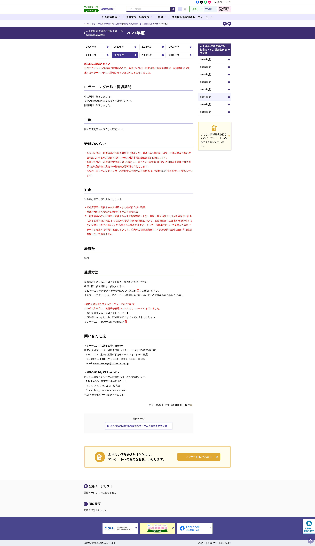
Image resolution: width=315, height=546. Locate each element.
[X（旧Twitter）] (201, 2)
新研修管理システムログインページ (105, 313)
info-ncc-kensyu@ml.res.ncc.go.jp (111, 363)
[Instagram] (209, 2)
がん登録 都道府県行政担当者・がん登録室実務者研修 (135, 24)
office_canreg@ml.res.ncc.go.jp (109, 390)
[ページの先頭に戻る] (311, 540)
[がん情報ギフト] (157, 528)
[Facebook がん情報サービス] (195, 528)
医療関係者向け (108, 9)
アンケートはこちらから (199, 457)
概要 (163, 171)
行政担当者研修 (104, 24)
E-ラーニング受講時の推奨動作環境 (105, 321)
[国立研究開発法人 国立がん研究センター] (120, 528)
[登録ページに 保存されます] (229, 24)
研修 (93, 24)
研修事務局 (118, 317)
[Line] (205, 2)
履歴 (187, 405)
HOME (86, 24)
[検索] (172, 9)
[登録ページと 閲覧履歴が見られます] (225, 24)
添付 (134, 290)
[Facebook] (197, 2)
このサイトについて (221, 2)
